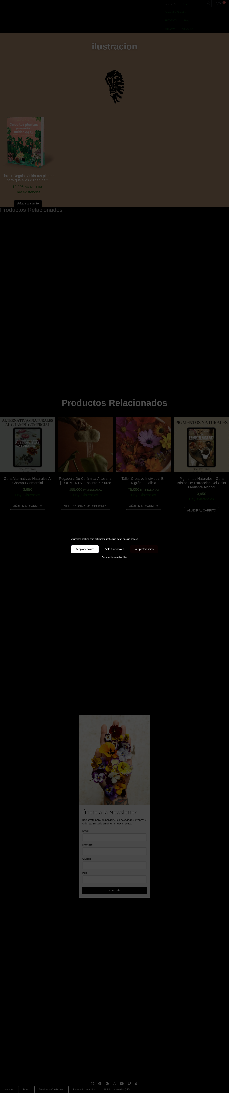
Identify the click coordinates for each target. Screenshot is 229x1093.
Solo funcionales (114, 549)
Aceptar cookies (84, 549)
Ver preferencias (144, 549)
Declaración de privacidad (114, 557)
